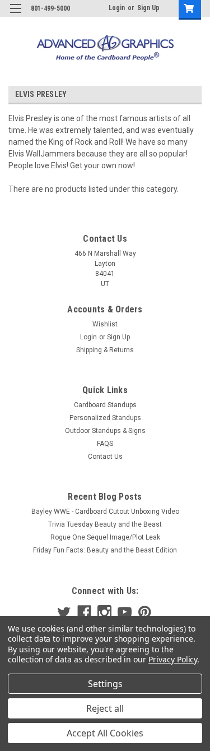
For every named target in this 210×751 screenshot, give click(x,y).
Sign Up (148, 8)
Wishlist (105, 324)
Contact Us (105, 456)
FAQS (105, 444)
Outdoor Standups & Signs (105, 431)
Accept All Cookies (105, 733)
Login (117, 8)
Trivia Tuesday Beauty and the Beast (105, 524)
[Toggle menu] (15, 15)
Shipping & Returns (105, 350)
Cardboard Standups (105, 405)
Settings (105, 684)
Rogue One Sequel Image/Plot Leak (105, 537)
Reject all (105, 708)
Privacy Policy (172, 659)
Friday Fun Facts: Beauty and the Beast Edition (105, 550)
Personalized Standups (105, 418)
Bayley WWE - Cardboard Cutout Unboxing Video (105, 511)
